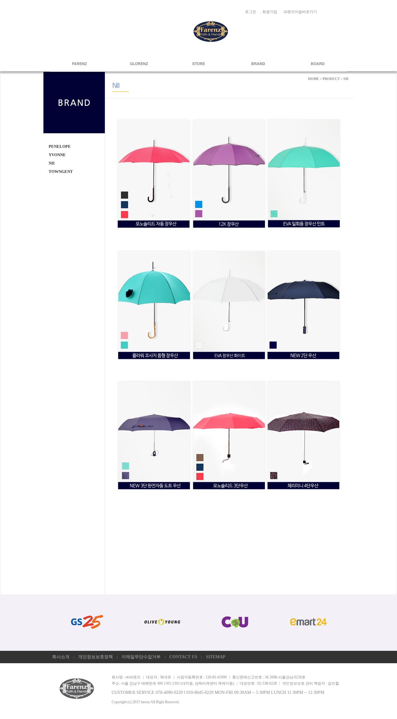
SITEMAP (215, 657)
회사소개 (60, 657)
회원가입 (269, 12)
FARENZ (79, 63)
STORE (198, 63)
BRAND (258, 63)
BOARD (318, 63)
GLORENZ (139, 63)
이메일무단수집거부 (141, 657)
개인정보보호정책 (95, 657)
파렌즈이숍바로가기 (300, 12)
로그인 (250, 12)
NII (52, 163)
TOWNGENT (61, 171)
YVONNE (57, 154)
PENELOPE (60, 146)
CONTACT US (183, 657)
